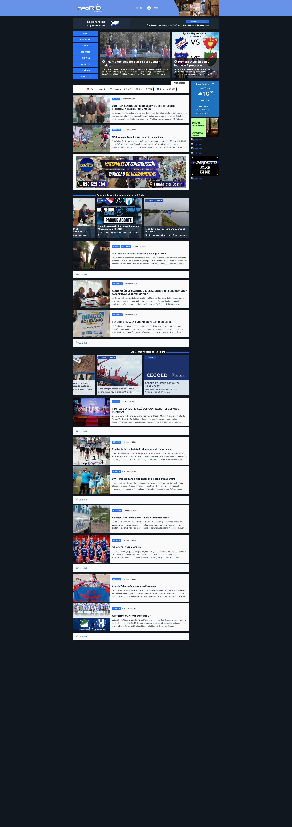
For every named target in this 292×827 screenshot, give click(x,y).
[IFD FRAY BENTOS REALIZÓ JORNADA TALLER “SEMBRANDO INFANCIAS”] (91, 412)
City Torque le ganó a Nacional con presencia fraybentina (143, 478)
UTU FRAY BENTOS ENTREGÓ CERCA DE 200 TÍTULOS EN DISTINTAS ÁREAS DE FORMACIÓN (144, 107)
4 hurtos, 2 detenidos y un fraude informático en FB (140, 517)
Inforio (139, 8)
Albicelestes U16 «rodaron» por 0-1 (131, 615)
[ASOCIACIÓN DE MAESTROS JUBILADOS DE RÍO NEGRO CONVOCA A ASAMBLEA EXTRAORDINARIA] (91, 294)
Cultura (116, 99)
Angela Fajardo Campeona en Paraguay (134, 586)
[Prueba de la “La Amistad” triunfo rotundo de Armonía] (91, 451)
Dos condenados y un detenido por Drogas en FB (139, 253)
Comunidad (117, 284)
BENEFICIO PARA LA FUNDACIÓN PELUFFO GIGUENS (141, 322)
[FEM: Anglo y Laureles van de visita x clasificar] (91, 138)
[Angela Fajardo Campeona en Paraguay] (91, 588)
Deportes (116, 130)
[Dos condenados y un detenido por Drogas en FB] (91, 255)
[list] (171, 25)
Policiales (126, 246)
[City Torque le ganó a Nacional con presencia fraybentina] (91, 480)
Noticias (116, 246)
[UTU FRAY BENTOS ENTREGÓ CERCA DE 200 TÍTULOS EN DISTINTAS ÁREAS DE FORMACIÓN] (91, 109)
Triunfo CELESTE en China (126, 547)
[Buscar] (132, 8)
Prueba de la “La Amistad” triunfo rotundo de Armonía (141, 449)
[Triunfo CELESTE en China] (91, 549)
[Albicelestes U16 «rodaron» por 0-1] (91, 617)
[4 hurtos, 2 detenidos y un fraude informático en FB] (91, 519)
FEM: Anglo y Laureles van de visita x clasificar (138, 137)
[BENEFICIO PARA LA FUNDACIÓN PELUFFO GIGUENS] (91, 323)
